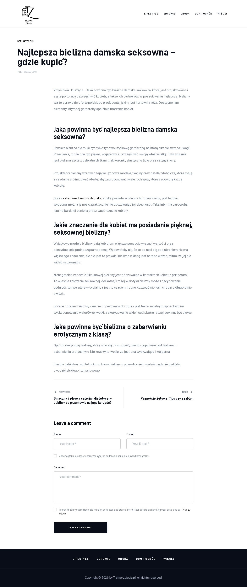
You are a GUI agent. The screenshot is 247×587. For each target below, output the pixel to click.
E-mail (130, 434)
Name (57, 434)
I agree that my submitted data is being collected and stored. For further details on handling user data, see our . (124, 511)
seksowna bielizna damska (82, 198)
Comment (60, 467)
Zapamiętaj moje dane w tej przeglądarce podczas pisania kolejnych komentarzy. (104, 456)
